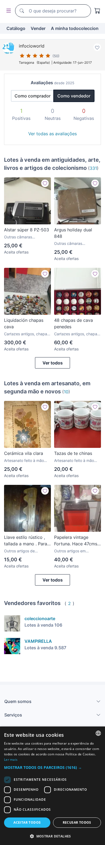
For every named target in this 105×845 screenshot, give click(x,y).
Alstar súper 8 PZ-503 (26, 229)
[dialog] (52, 785)
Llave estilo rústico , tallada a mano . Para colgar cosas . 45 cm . (26, 541)
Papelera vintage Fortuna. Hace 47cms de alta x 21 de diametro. (75, 541)
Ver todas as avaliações (52, 133)
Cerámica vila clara (23, 453)
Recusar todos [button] (77, 822)
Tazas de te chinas (73, 453)
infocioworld (31, 46)
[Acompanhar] (45, 183)
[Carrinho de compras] (97, 10)
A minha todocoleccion (75, 28)
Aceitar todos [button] (27, 822)
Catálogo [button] (15, 28)
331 (93, 168)
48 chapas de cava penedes (73, 323)
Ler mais (11, 759)
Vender (38, 28)
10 (66, 391)
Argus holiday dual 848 (73, 233)
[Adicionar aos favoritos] (97, 47)
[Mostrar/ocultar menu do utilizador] (7, 11)
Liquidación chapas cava (23, 323)
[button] (52, 767)
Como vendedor (73, 96)
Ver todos (53, 363)
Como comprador (33, 96)
